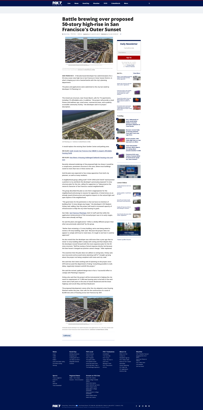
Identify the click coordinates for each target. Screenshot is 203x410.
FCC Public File (123, 367)
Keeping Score (73, 356)
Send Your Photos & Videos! (141, 359)
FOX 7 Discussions (107, 365)
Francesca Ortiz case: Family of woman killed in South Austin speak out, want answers (124, 92)
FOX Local (89, 352)
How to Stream (90, 354)
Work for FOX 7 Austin (125, 361)
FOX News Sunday (57, 363)
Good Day (72, 352)
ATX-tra (105, 367)
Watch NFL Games (91, 378)
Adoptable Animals (74, 361)
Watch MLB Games (91, 383)
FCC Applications (124, 369)
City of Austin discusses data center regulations (124, 214)
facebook (136, 406)
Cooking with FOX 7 (74, 358)
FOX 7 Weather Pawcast (142, 354)
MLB (54, 381)
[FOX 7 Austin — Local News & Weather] (58, 3)
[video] (137, 187)
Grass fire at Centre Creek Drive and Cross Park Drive (123, 200)
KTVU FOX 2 (73, 34)
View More (136, 73)
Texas (54, 358)
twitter (139, 406)
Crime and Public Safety (59, 361)
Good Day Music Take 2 (92, 365)
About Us (123, 352)
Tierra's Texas (89, 356)
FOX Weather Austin (91, 361)
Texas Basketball (57, 385)
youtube (146, 406)
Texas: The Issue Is (108, 359)
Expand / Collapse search (149, 3)
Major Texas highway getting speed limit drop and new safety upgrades (124, 78)
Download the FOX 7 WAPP (141, 356)
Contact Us (122, 356)
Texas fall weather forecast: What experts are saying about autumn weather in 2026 (124, 100)
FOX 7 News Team (124, 359)
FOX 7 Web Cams (140, 362)
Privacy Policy (130, 65)
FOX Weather (139, 364)
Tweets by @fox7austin (124, 239)
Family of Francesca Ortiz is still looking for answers (124, 207)
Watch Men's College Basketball (91, 389)
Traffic (54, 356)
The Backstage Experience (93, 367)
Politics (54, 359)
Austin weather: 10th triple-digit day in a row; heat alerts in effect (133, 140)
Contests (71, 363)
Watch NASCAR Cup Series (93, 385)
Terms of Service (130, 66)
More (126, 3)
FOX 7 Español (89, 358)
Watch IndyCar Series (91, 387)
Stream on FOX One (93, 376)
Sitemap (55, 365)
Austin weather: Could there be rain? (124, 193)
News (55, 352)
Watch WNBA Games (91, 395)
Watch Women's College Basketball (92, 392)
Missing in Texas (107, 363)
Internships (122, 363)
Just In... (120, 73)
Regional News (74, 376)
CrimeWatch (106, 354)
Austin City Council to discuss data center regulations (124, 84)
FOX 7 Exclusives (108, 352)
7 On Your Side (106, 356)
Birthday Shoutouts (74, 354)
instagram (142, 406)
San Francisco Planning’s (78, 213)
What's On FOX (123, 354)
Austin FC (55, 379)
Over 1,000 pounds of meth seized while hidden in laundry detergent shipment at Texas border (133, 123)
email (149, 406)
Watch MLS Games (91, 397)
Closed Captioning (124, 365)
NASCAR (55, 383)
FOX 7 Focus (106, 358)
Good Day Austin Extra (92, 363)
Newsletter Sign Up (124, 358)
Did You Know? (140, 366)
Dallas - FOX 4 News (74, 378)
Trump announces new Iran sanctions (124, 186)
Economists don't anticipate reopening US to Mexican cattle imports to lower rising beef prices (124, 107)
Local (54, 354)
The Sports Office (90, 359)
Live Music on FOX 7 (74, 359)
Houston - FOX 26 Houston (76, 379)
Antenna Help (123, 371)
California (79, 34)
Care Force (105, 361)
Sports (55, 376)
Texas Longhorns (57, 378)
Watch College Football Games (92, 380)
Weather (139, 352)
